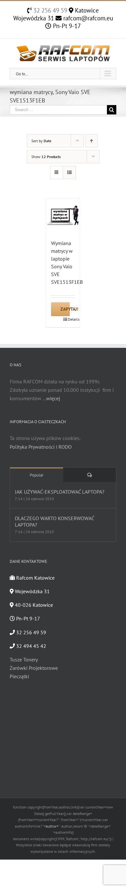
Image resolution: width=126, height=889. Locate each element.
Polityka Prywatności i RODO (41, 447)
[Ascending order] (91, 140)
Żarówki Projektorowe (34, 668)
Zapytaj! (65, 309)
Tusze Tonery (24, 659)
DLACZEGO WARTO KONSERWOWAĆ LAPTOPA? (54, 521)
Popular (36, 475)
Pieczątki (19, 676)
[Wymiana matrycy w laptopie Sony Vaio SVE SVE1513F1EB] (63, 216)
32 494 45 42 (30, 646)
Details (71, 319)
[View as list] (69, 172)
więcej (53, 398)
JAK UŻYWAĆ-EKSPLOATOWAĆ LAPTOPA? (59, 491)
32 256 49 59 (49, 10)
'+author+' (51, 826)
